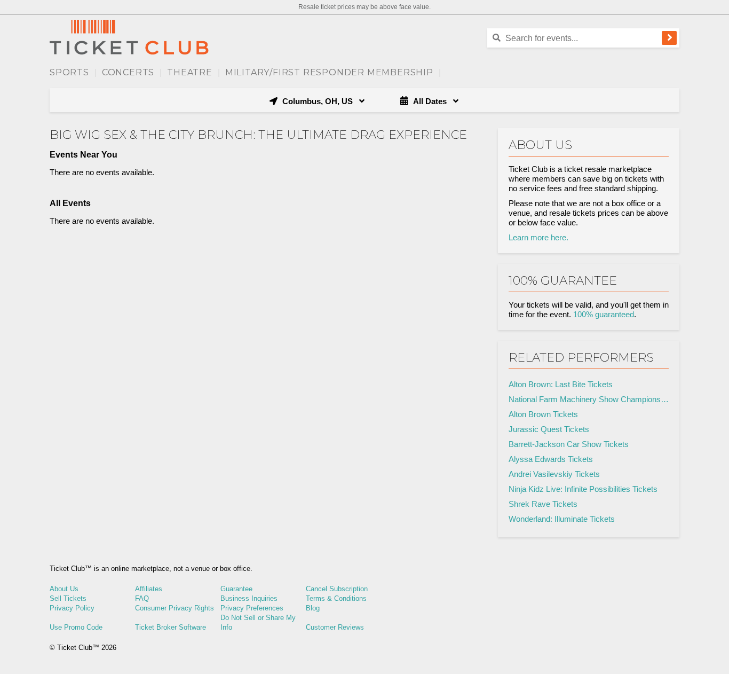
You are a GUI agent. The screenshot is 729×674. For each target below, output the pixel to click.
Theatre (189, 72)
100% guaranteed (603, 314)
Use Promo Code (76, 627)
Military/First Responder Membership (329, 72)
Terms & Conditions (336, 598)
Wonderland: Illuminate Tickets (562, 518)
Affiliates (148, 589)
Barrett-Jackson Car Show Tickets (569, 444)
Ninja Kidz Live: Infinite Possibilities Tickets (583, 488)
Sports (69, 72)
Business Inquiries (249, 598)
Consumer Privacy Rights (174, 608)
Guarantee (236, 589)
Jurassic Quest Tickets (549, 429)
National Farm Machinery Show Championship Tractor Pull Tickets (589, 399)
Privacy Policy (72, 608)
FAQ (142, 598)
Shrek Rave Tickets (543, 503)
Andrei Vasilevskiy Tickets (554, 474)
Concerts (128, 72)
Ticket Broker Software (170, 627)
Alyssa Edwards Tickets (551, 459)
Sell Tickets (68, 598)
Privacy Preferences (251, 608)
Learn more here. (538, 237)
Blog (313, 608)
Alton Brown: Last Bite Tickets (561, 384)
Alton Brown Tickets (543, 414)
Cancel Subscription (337, 589)
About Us (64, 589)
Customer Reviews (335, 627)
